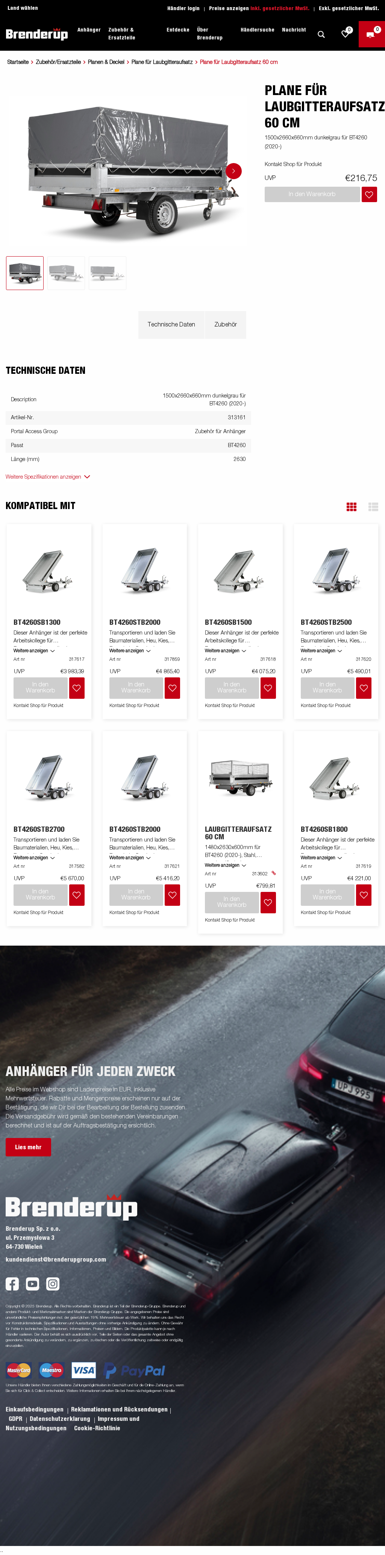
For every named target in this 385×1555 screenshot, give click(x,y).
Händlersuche (257, 30)
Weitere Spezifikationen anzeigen (43, 477)
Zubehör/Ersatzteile (58, 62)
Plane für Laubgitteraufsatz (162, 62)
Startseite (18, 62)
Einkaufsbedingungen (35, 1410)
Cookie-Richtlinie (97, 1428)
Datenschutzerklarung (61, 1419)
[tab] (25, 273)
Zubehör (225, 325)
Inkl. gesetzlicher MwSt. (279, 8)
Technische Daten (171, 325)
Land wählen (23, 8)
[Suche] (321, 34)
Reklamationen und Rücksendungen (119, 1410)
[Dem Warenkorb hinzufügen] (369, 194)
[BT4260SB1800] (336, 778)
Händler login (183, 8)
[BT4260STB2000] (145, 571)
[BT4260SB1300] (49, 571)
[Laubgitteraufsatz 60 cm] (240, 778)
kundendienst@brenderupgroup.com (56, 1260)
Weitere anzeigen (31, 651)
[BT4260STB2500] (336, 571)
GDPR (16, 1419)
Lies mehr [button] (28, 1147)
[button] (351, 507)
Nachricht (294, 30)
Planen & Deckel (106, 62)
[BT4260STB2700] (49, 778)
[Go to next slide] (234, 171)
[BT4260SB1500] (240, 571)
